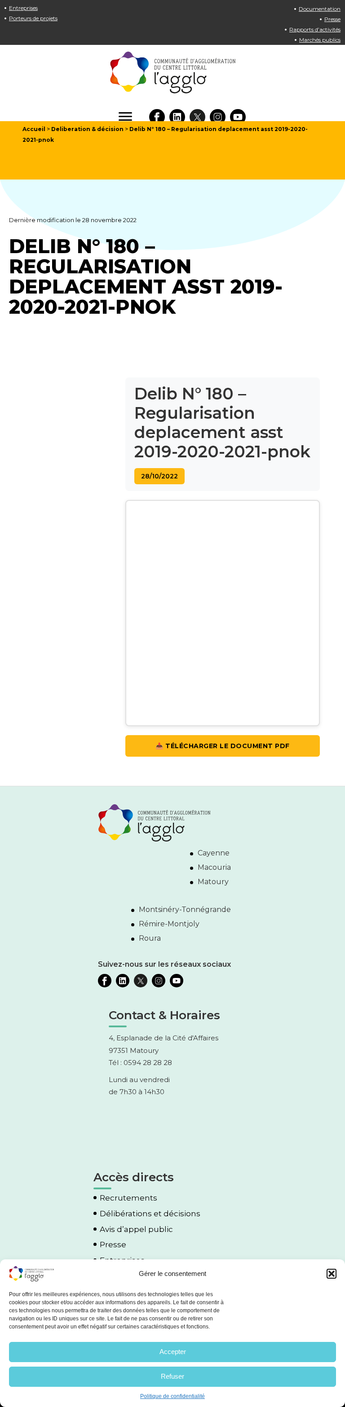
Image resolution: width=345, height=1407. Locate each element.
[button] (331, 1273)
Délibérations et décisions (150, 1214)
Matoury (213, 881)
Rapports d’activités (315, 29)
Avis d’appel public (136, 1229)
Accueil (33, 129)
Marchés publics (320, 39)
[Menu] (125, 116)
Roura (150, 938)
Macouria (214, 867)
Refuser (172, 1376)
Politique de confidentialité (172, 1396)
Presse (332, 19)
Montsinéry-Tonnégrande (185, 909)
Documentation (320, 8)
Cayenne (214, 853)
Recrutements (128, 1198)
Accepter (172, 1351)
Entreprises (23, 7)
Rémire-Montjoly (169, 924)
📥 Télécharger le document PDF (222, 746)
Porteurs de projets (33, 18)
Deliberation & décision (87, 129)
